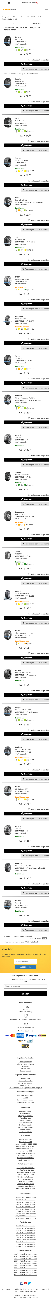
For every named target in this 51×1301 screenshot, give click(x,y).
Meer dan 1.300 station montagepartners (25, 1019)
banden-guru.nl (30, 1295)
